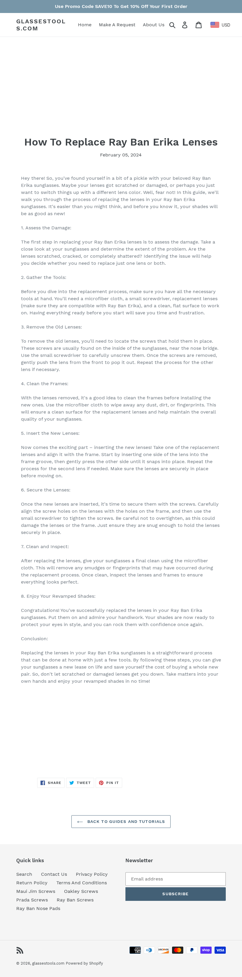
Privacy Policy (92, 874)
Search (24, 874)
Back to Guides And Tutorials (125, 821)
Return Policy (32, 882)
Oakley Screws (81, 891)
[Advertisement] (121, 94)
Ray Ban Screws (75, 900)
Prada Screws (32, 900)
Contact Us (54, 874)
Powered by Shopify (84, 963)
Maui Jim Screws (35, 891)
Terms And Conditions (81, 882)
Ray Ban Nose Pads (38, 908)
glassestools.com (41, 25)
